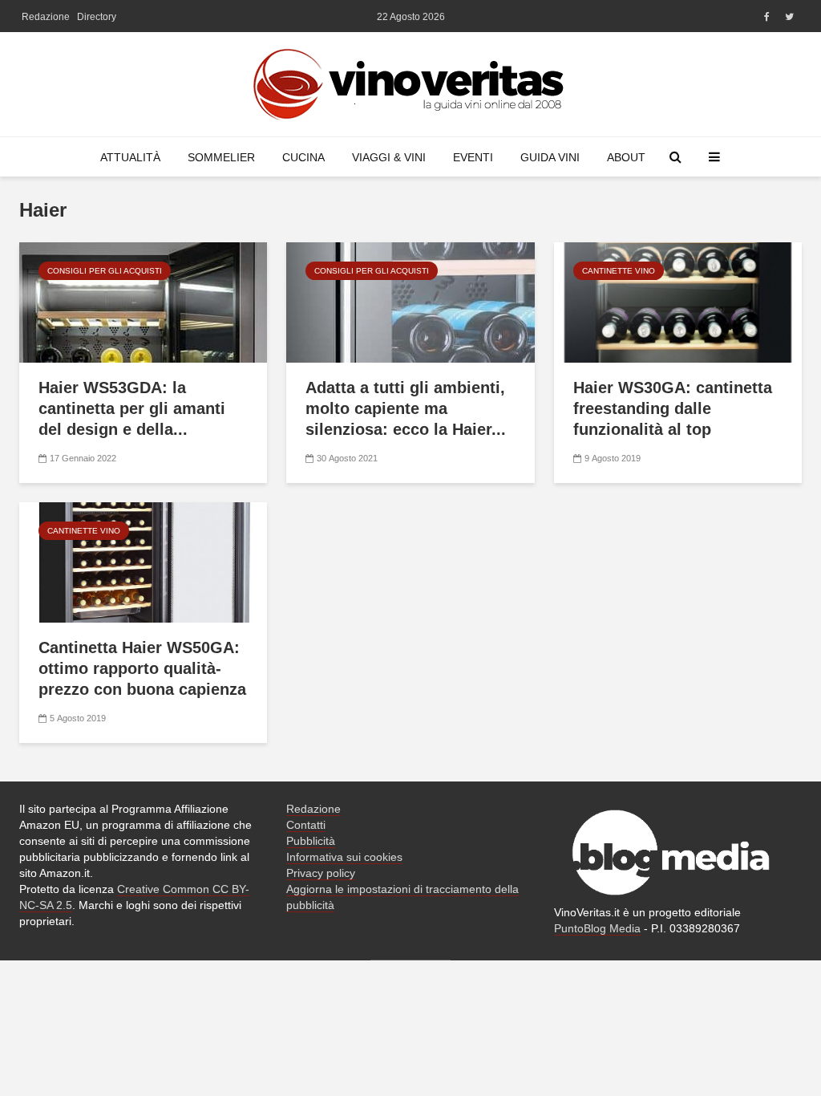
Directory (96, 16)
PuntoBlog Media (597, 928)
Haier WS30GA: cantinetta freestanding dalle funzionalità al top (672, 408)
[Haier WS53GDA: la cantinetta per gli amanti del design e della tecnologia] (143, 301)
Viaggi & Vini (389, 157)
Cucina (303, 157)
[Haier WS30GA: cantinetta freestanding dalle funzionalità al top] (678, 301)
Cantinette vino (618, 270)
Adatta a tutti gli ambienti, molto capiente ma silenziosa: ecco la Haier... (405, 408)
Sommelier (221, 157)
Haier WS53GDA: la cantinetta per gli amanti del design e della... (131, 408)
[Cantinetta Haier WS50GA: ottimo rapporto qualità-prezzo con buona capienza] (143, 561)
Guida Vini (550, 157)
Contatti (306, 824)
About (626, 157)
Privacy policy (320, 873)
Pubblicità (310, 840)
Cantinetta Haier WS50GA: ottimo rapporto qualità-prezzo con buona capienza (142, 668)
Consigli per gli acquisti (104, 270)
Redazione (46, 16)
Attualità (130, 157)
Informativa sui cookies (344, 856)
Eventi (473, 157)
